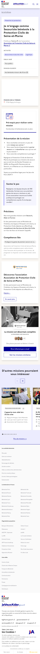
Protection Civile (6, 549)
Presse (3, 582)
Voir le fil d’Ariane (6, 12)
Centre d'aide (5, 562)
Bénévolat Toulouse (26, 493)
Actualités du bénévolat (8, 572)
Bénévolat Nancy (6, 513)
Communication (6, 575)
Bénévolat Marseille (26, 503)
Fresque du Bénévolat (7, 569)
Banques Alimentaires (7, 526)
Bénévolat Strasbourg (7, 506)
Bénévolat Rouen (6, 493)
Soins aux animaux (6, 456)
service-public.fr (7, 623)
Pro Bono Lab (24, 552)
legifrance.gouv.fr (7, 620)
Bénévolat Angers (25, 509)
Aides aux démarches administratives (11, 470)
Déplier (6, 293)
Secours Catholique (26, 539)
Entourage (23, 546)
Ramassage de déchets (8, 463)
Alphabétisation (6, 460)
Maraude (4, 453)
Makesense (5, 529)
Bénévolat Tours (6, 503)
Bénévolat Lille (24, 489)
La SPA (3, 536)
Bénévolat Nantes (25, 513)
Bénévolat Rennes (6, 496)
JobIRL (22, 532)
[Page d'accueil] (20, 4)
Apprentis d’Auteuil (7, 552)
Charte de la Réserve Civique (9, 565)
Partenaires (5, 579)
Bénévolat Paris (6, 489)
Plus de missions (19, 439)
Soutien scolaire (6, 466)
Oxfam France (24, 526)
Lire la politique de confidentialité (10, 646)
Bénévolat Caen (25, 516)
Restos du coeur (25, 542)
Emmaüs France (6, 539)
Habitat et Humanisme (8, 546)
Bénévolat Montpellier (27, 499)
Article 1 (23, 529)
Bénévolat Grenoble (26, 496)
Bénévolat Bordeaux (7, 509)
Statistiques (5, 589)
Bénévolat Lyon (6, 499)
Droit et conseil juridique (8, 473)
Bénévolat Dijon (25, 506)
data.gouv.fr (19, 623)
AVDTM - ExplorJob (7, 532)
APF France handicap (7, 542)
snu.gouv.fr (30, 623)
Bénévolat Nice (6, 516)
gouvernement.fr (22, 620)
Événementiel (5, 480)
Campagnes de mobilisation (9, 585)
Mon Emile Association (27, 549)
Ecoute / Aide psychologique (9, 476)
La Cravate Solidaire (26, 536)
